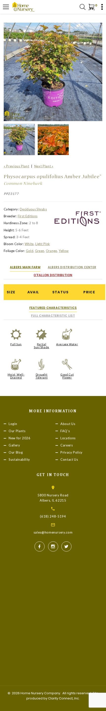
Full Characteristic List (53, 316)
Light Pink (42, 244)
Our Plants (17, 431)
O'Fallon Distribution (53, 275)
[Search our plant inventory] (82, 7)
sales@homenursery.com (53, 532)
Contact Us (69, 459)
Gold (29, 251)
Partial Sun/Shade (41, 346)
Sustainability (19, 459)
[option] (53, 72)
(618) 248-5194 (53, 516)
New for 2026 (20, 438)
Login (13, 424)
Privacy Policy (71, 452)
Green (39, 251)
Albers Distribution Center (72, 267)
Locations (68, 438)
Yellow (64, 251)
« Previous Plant (16, 166)
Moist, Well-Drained (16, 376)
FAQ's (65, 431)
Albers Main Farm (25, 267)
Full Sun (16, 344)
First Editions (28, 216)
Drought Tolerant (41, 376)
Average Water (67, 344)
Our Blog (16, 452)
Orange (51, 251)
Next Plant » (43, 166)
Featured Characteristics (53, 308)
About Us (67, 424)
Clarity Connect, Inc (63, 698)
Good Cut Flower (67, 376)
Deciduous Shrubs (33, 209)
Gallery (14, 445)
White (29, 244)
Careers (66, 445)
